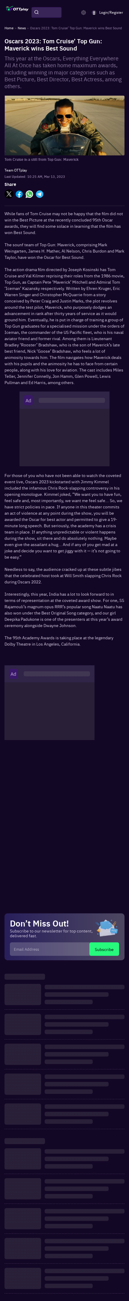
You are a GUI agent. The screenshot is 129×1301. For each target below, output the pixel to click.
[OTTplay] (17, 13)
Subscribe (104, 949)
